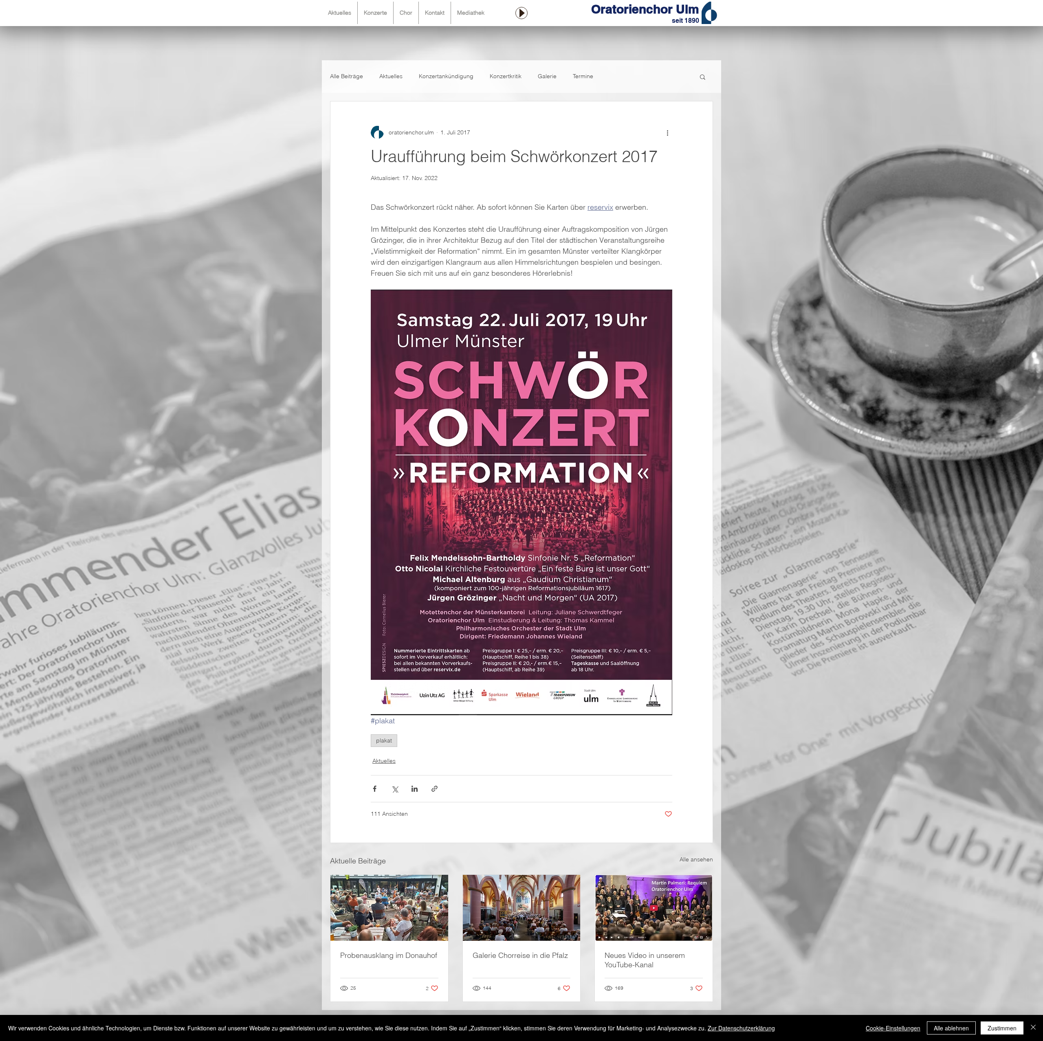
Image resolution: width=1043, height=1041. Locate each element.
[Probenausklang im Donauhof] (389, 908)
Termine (583, 76)
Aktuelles (391, 76)
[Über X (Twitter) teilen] (394, 789)
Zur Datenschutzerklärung (741, 1028)
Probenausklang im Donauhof (388, 955)
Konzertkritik (506, 76)
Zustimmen (1002, 1028)
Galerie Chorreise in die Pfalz (520, 955)
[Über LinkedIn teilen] (414, 789)
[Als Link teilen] (434, 789)
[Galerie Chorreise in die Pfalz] (522, 908)
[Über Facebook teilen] (374, 789)
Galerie (547, 76)
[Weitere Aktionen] (667, 132)
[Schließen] (1033, 1027)
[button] (702, 76)
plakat (384, 740)
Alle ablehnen (951, 1028)
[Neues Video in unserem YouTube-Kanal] (654, 908)
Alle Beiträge (346, 76)
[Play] (521, 13)
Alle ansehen (696, 859)
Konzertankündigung (446, 76)
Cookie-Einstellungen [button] (893, 1028)
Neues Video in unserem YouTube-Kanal (645, 960)
